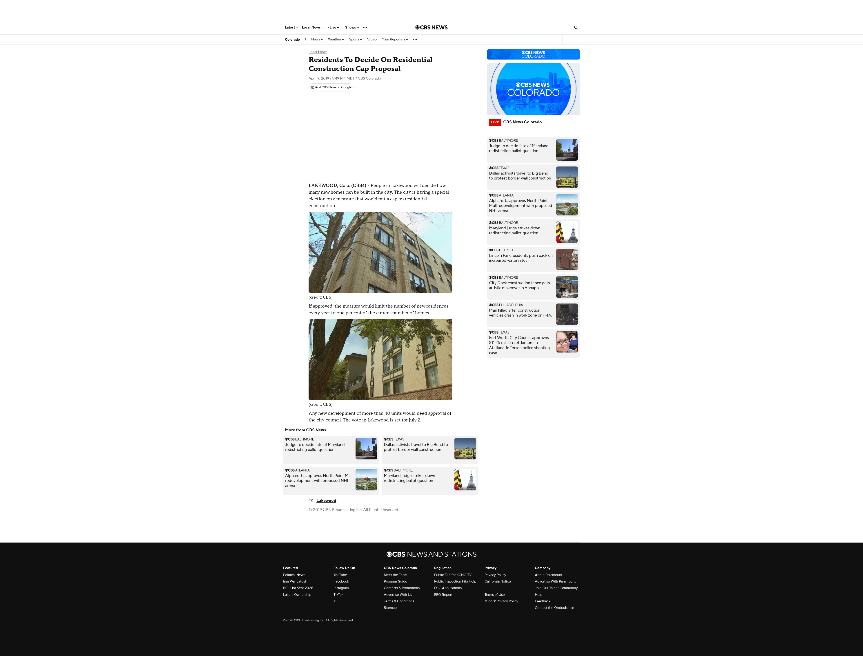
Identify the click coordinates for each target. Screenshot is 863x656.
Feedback (542, 601)
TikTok (338, 594)
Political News (294, 575)
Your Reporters (394, 39)
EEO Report (443, 594)
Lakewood (326, 500)
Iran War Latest (294, 581)
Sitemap (390, 607)
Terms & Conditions (399, 601)
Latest (290, 27)
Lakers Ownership (297, 594)
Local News (312, 27)
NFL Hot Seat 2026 (298, 588)
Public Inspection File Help (455, 581)
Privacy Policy (495, 575)
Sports (354, 39)
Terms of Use (495, 594)
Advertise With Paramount (555, 581)
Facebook (341, 581)
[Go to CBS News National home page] (431, 27)
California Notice (498, 581)
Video (372, 39)
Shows (351, 27)
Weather (335, 39)
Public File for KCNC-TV (453, 575)
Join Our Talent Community (556, 588)
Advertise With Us (398, 594)
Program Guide (395, 581)
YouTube (340, 575)
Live (333, 27)
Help (538, 594)
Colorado (292, 39)
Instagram (341, 588)
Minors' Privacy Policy (501, 601)
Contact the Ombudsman (554, 607)
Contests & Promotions (402, 588)
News (316, 39)
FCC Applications (448, 588)
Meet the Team (395, 575)
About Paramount (548, 575)
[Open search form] (576, 27)
